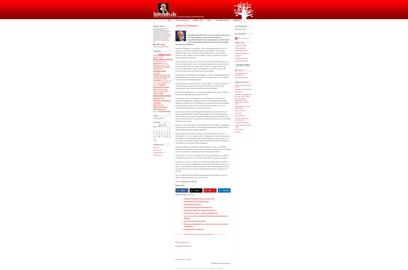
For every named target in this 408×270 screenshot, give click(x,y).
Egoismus (157, 63)
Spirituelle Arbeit (162, 96)
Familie (162, 66)
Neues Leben (162, 89)
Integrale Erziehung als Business (194, 229)
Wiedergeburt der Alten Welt (192, 204)
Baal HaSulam (157, 57)
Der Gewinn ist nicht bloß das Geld (194, 221)
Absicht (155, 55)
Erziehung (165, 63)
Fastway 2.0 (220, 268)
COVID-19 (156, 61)
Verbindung (166, 101)
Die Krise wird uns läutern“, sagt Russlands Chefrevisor (201, 213)
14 (164, 133)
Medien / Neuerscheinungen (161, 86)
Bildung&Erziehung (163, 59)
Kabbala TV (238, 56)
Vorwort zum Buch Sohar (242, 122)
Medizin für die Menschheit (220, 263)
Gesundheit (156, 73)
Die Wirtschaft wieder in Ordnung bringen (196, 201)
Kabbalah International (241, 58)
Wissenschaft (164, 111)
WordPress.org (157, 155)
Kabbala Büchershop (241, 50)
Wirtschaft (155, 111)
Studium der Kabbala (158, 99)
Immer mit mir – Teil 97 (183, 259)
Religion (160, 91)
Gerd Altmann (185, 181)
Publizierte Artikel (222, 20)
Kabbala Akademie (166, 35)
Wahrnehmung (158, 105)
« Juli (155, 141)
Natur (155, 89)
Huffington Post (157, 39)
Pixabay (194, 181)
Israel (168, 77)
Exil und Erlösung (240, 116)
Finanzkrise (157, 67)
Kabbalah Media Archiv (241, 61)
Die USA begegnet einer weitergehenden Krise (198, 207)
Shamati (237, 132)
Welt (164, 109)
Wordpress (211, 268)
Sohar (161, 93)
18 (157, 135)
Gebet (160, 69)
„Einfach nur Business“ (186, 25)
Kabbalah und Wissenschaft (243, 89)
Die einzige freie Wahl (241, 77)
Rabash (155, 91)
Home (169, 20)
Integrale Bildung (159, 77)
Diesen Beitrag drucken (183, 242)
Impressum (237, 20)
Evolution (156, 66)
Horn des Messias (240, 110)
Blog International (182, 20)
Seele (155, 93)
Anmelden (156, 147)
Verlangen (157, 103)
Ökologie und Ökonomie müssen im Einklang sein (199, 198)
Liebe (164, 83)
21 (164, 135)
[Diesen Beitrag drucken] (176, 242)
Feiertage (167, 65)
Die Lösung (238, 92)
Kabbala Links (198, 20)
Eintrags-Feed (157, 150)
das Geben (164, 61)
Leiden (159, 83)
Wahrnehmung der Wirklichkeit (160, 108)
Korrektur (157, 81)
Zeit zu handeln (239, 129)
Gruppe (167, 75)
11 (156, 133)
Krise (163, 81)
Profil (209, 20)
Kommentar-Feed (158, 152)
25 (157, 137)
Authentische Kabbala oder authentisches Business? (200, 210)
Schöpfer (166, 91)
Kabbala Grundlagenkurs (242, 53)
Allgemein (164, 54)
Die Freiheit (238, 113)
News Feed (240, 70)
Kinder (165, 79)
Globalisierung (159, 75)
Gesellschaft (159, 71)
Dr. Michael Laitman (240, 45)
